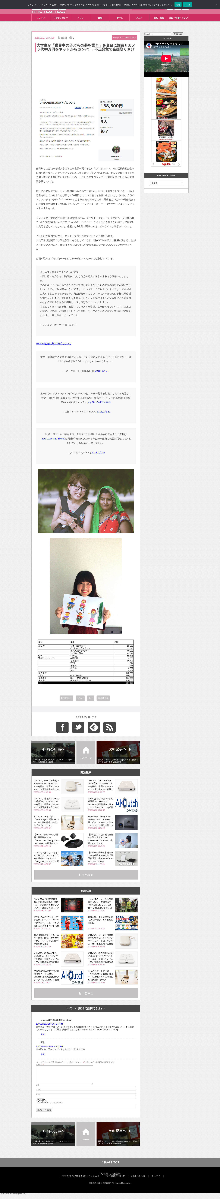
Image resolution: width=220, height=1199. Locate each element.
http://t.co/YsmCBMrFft (53, 438)
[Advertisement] (86, 75)
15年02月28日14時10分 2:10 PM (49, 1024)
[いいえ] (216, 4)
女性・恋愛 (159, 17)
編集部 (64, 38)
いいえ (188, 4)
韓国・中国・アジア (178, 17)
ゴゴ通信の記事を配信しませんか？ (81, 1176)
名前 (37, 1085)
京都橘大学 (103, 698)
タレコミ (156, 1176)
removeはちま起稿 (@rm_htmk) (56, 1020)
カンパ (80, 698)
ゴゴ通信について (115, 1176)
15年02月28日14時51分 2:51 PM (49, 1046)
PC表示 (104, 1173)
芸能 (100, 17)
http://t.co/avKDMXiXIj (99, 402)
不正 (91, 698)
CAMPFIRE (66, 698)
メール (38, 1090)
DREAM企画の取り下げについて (53, 343)
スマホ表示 (114, 1173)
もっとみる (85, 874)
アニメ (139, 17)
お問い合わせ (138, 1176)
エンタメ (41, 17)
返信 (42, 1034)
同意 (178, 4)
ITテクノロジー (61, 17)
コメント (40, 1065)
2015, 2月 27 (102, 371)
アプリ (80, 17)
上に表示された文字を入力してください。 (50, 1102)
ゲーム (120, 17)
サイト (38, 1094)
